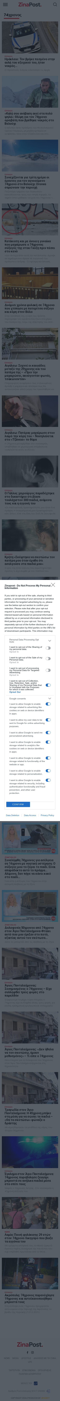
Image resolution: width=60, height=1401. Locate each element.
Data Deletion (12, 815)
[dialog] (30, 700)
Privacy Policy (47, 815)
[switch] (48, 648)
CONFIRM (18, 804)
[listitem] (30, 641)
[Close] (54, 586)
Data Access (30, 815)
